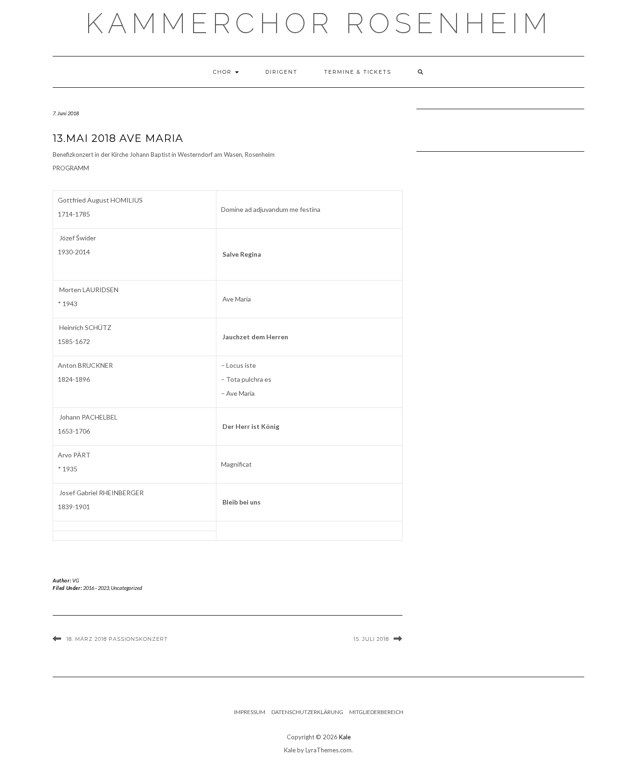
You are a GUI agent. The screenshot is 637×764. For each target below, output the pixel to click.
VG (75, 580)
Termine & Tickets (357, 72)
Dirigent (281, 72)
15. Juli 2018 (371, 639)
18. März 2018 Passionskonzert (117, 639)
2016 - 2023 (96, 588)
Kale (345, 737)
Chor (223, 72)
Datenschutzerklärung (307, 711)
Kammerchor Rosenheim (318, 23)
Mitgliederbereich (376, 711)
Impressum (249, 711)
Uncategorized (126, 588)
